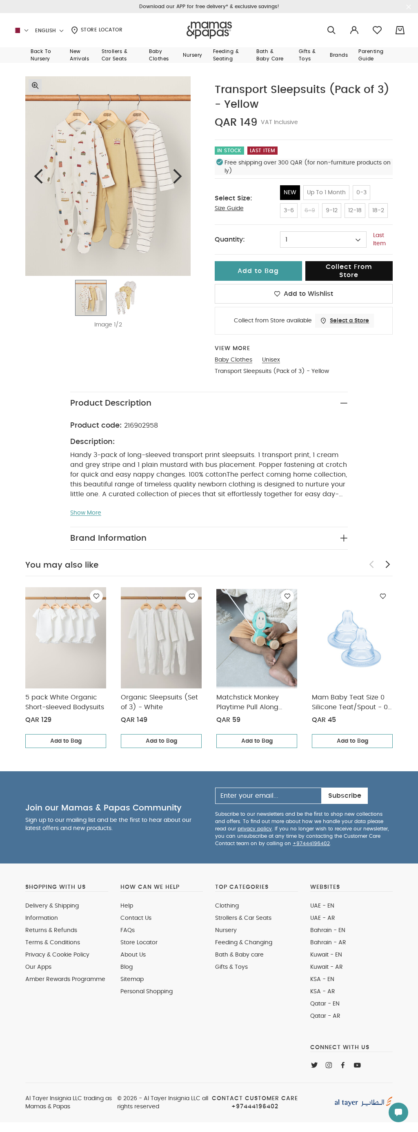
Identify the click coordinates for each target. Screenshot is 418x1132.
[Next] (177, 176)
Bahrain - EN (327, 930)
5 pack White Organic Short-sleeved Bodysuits (64, 702)
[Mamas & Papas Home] (209, 30)
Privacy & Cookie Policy (57, 955)
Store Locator (100, 29)
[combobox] (323, 239)
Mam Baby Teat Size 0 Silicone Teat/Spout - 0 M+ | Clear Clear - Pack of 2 (350, 703)
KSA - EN (322, 979)
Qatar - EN (325, 1004)
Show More (85, 513)
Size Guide (229, 208)
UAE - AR (322, 918)
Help (126, 906)
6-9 (310, 210)
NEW (290, 192)
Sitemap (132, 979)
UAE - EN (322, 906)
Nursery (226, 930)
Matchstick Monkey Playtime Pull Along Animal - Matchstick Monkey (249, 703)
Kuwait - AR (326, 967)
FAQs (127, 930)
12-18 (355, 210)
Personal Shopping (146, 991)
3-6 (289, 210)
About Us (133, 955)
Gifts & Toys (231, 967)
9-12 (332, 210)
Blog (126, 967)
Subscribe (344, 795)
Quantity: (230, 239)
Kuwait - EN (326, 955)
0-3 (361, 192)
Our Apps (38, 967)
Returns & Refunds (51, 930)
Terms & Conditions (52, 943)
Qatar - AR (325, 1016)
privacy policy (255, 828)
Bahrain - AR (328, 943)
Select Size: (233, 198)
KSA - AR (322, 991)
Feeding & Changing (243, 943)
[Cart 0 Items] (400, 30)
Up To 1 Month (326, 192)
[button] (44, 55)
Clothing (227, 906)
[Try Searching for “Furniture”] (331, 30)
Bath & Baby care (239, 955)
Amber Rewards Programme (65, 979)
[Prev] (38, 176)
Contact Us (135, 918)
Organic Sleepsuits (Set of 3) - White (159, 702)
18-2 (378, 210)
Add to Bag (66, 741)
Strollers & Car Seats (243, 918)
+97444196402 (311, 843)
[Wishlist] (96, 596)
